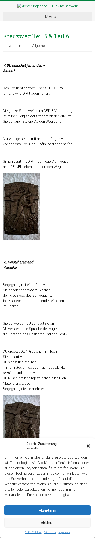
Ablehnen (47, 523)
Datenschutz (50, 532)
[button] (88, 446)
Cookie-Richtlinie (33, 532)
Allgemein (39, 46)
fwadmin (14, 46)
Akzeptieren (47, 510)
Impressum (64, 532)
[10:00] (5, 56)
